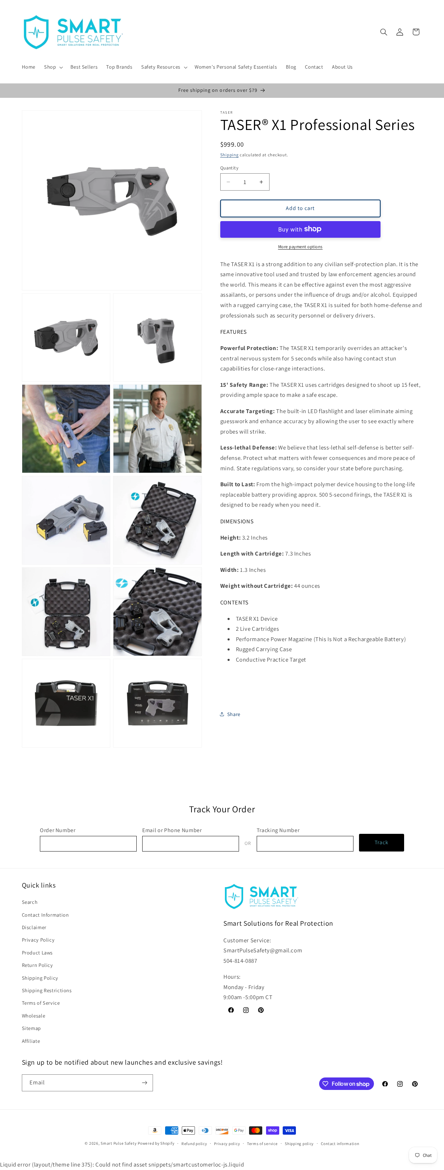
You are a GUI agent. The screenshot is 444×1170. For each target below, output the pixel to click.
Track (381, 842)
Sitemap (31, 1028)
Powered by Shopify (156, 1143)
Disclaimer (34, 927)
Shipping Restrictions (47, 990)
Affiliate (31, 1041)
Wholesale (33, 1015)
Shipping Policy (40, 978)
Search (30, 902)
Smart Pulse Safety (118, 1143)
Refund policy (194, 1143)
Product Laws (37, 952)
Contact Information (45, 914)
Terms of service (262, 1143)
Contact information (340, 1143)
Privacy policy (227, 1143)
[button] (53, 67)
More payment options (300, 246)
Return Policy (37, 965)
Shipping (229, 155)
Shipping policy (299, 1143)
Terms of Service (41, 1002)
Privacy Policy (38, 939)
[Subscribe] (144, 1082)
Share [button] (233, 713)
